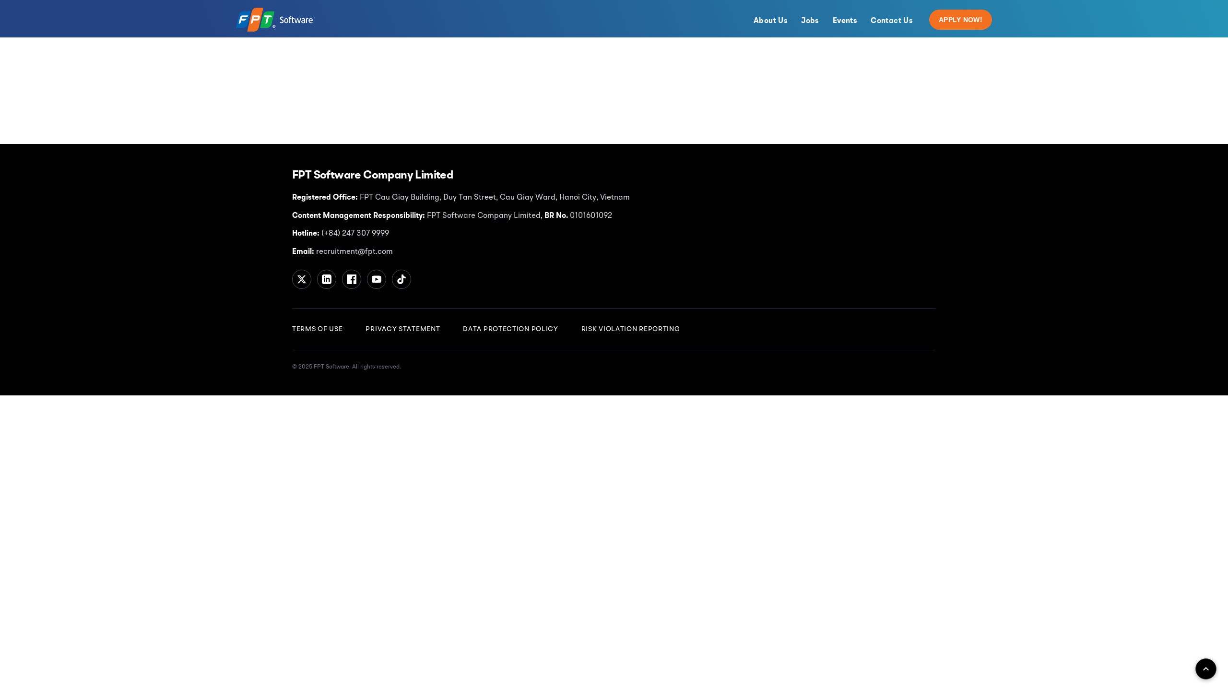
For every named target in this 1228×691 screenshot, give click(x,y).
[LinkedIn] (326, 279)
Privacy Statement (403, 329)
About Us (771, 21)
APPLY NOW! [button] (960, 20)
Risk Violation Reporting (630, 329)
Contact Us (892, 21)
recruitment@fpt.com (353, 252)
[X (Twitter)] (301, 279)
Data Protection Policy (510, 329)
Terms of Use (317, 329)
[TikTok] (401, 279)
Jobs (810, 21)
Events (845, 21)
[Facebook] (351, 279)
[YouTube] (376, 279)
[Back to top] (1205, 668)
